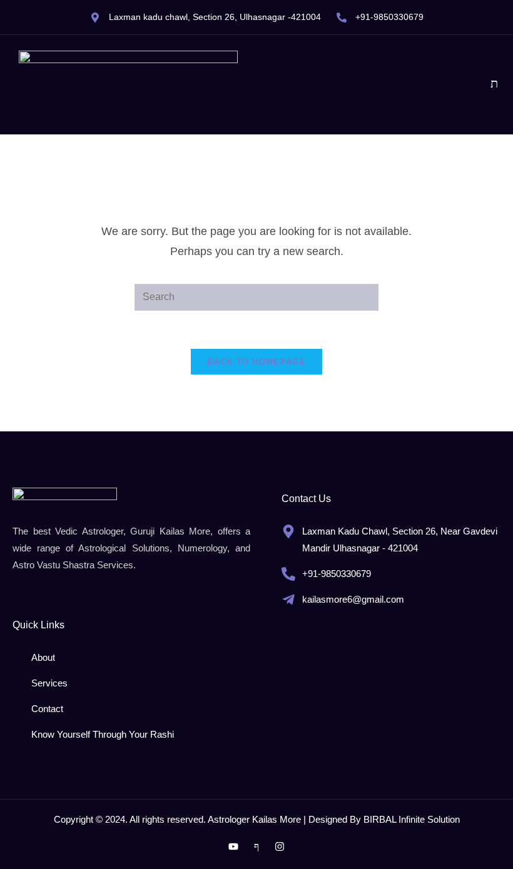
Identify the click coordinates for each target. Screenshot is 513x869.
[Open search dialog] (494, 84)
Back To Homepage (256, 361)
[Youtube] (233, 846)
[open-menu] (471, 85)
